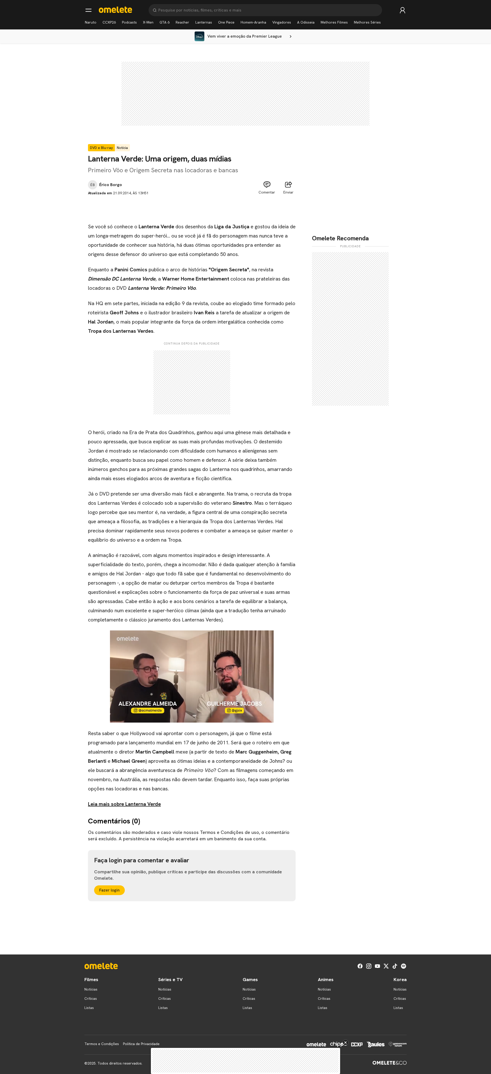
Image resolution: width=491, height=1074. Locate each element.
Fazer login (109, 890)
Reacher (182, 22)
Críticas (90, 998)
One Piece (226, 22)
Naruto (90, 22)
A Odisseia (306, 22)
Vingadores (281, 22)
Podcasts (129, 22)
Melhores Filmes (334, 22)
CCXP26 (109, 22)
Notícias (90, 989)
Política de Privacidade (141, 1043)
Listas (89, 1007)
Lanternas (203, 22)
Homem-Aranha (253, 22)
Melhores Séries (367, 22)
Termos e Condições (101, 1043)
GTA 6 (165, 22)
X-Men (148, 22)
